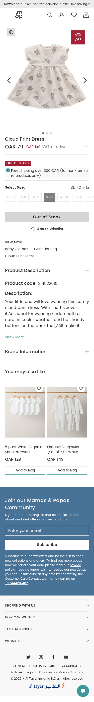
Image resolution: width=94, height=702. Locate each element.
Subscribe (47, 545)
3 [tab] (51, 133)
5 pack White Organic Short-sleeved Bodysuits (23, 450)
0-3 (10, 197)
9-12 (49, 197)
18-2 (78, 197)
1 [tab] (43, 133)
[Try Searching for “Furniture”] (50, 15)
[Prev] (9, 80)
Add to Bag (25, 470)
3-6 (23, 197)
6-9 (36, 197)
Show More (14, 337)
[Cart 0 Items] (86, 15)
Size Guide (80, 188)
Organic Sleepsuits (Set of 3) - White (63, 449)
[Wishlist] (39, 388)
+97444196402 (16, 583)
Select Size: (15, 187)
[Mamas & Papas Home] (18, 15)
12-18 (64, 197)
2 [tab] (47, 133)
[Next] (85, 80)
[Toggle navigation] (8, 15)
